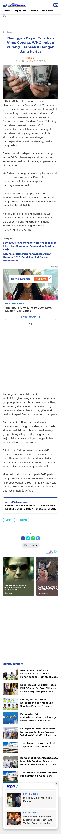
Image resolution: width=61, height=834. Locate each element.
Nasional (23, 520)
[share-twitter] (28, 538)
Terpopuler (19, 10)
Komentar (32, 545)
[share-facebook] (23, 538)
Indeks (34, 10)
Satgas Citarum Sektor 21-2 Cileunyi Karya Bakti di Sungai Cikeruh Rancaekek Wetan (30, 507)
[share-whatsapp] (33, 538)
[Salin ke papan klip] (38, 538)
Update (41, 279)
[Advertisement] (30, 357)
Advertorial (47, 10)
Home (6, 10)
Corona (9, 520)
